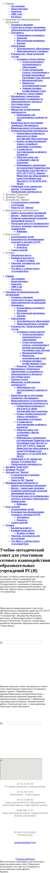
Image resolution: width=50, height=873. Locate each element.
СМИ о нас (16, 14)
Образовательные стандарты (32, 51)
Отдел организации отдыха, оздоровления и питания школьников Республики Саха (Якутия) (36, 73)
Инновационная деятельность (22, 210)
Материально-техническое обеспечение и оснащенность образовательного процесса (27, 99)
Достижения (18, 6)
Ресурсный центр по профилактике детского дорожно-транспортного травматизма (30, 226)
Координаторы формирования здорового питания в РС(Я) (27, 240)
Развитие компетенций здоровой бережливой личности (29, 219)
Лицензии (22, 38)
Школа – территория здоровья (27, 215)
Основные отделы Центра (31, 59)
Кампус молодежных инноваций (28, 213)
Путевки (10, 252)
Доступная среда (20, 104)
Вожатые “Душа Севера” (30, 93)
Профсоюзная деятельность (26, 191)
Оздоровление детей (22, 236)
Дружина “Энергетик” (17, 194)
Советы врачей (19, 250)
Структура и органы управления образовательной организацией (28, 28)
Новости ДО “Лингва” (22, 207)
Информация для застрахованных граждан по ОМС (32, 118)
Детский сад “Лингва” (17, 199)
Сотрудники (17, 205)
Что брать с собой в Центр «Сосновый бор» (25, 270)
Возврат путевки (25, 260)
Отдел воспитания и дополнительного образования (33, 64)
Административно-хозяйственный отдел (34, 89)
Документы (17, 32)
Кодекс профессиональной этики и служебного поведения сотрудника (31, 144)
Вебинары (22, 231)
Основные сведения (22, 24)
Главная (10, 3)
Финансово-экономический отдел (34, 84)
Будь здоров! (13, 234)
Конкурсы (16, 11)
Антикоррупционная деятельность (29, 130)
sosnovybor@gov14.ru (25, 842)
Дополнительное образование (33, 48)
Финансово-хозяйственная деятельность (25, 111)
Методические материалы (31, 40)
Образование (18, 46)
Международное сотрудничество (29, 128)
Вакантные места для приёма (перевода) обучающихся (27, 124)
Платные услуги (19, 107)
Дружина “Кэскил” (15, 197)
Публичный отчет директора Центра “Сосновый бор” (26, 187)
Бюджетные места (21, 255)
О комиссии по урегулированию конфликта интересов (32, 152)
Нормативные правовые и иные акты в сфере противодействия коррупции (32, 136)
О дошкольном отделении (25, 202)
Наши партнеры (19, 9)
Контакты (16, 16)
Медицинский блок (32, 80)
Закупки (21, 43)
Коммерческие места (22, 258)
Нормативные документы (31, 35)
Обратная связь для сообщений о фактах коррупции (28, 160)
